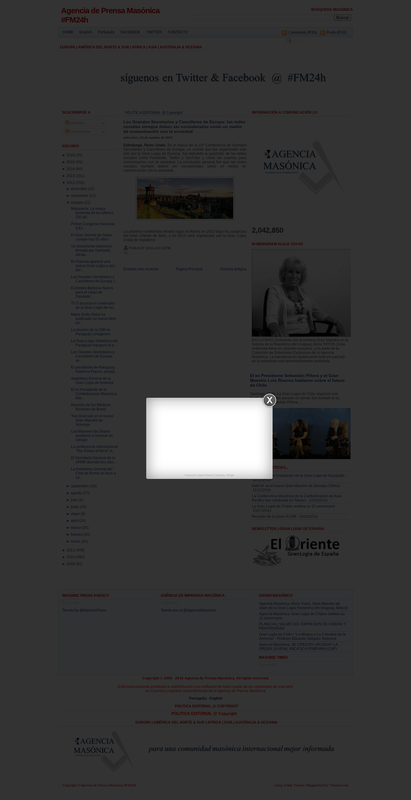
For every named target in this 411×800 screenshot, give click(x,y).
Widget (230, 475)
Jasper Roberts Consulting (210, 475)
